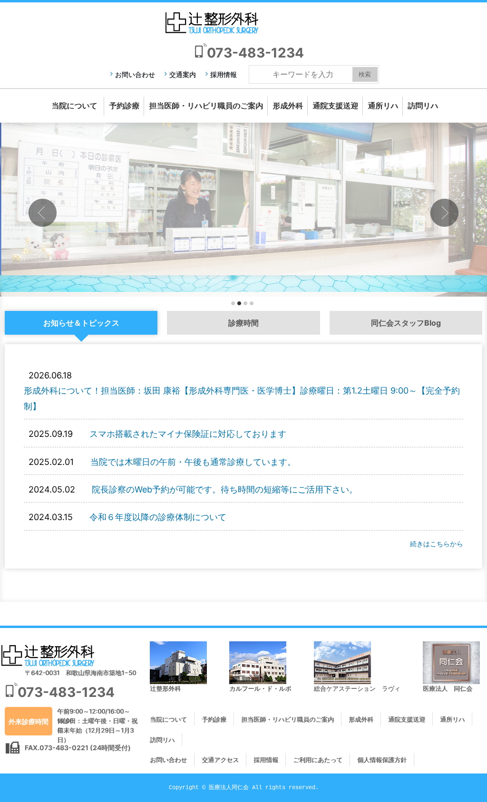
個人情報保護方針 (382, 759)
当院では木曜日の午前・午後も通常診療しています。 (193, 462)
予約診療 (124, 105)
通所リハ (383, 105)
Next (444, 213)
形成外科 (288, 105)
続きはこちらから (436, 544)
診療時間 (243, 323)
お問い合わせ (135, 74)
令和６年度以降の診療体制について (157, 517)
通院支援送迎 (335, 105)
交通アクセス (220, 759)
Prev (43, 213)
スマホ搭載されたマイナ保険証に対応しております (187, 434)
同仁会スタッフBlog (406, 323)
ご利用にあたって (317, 759)
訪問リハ (423, 105)
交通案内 (182, 74)
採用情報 (223, 74)
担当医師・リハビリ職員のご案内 (206, 105)
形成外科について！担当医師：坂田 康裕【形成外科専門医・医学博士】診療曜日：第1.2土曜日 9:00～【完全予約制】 (242, 398)
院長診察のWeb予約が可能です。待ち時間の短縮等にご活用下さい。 (225, 489)
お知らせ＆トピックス (81, 323)
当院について (74, 105)
